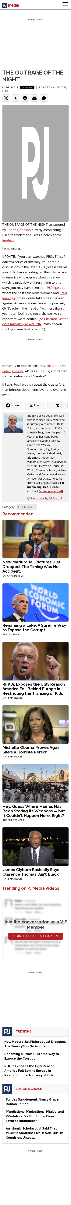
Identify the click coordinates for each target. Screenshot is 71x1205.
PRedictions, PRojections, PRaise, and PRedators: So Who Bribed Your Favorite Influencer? (35, 1116)
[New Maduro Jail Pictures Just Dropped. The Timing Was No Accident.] (35, 538)
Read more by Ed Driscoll (46, 498)
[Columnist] (15, 423)
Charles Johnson (19, 230)
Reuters (8, 240)
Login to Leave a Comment (35, 936)
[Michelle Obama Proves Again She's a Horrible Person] (35, 724)
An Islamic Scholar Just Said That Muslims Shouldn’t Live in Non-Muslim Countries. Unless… (34, 1133)
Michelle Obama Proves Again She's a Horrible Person (31, 749)
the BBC (52, 365)
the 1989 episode (52, 287)
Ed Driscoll (10, 87)
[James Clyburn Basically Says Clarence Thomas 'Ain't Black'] (35, 846)
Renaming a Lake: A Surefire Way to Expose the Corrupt (34, 627)
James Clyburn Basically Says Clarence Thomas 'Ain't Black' (31, 872)
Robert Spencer (13, 820)
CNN (41, 365)
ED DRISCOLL (26, 507)
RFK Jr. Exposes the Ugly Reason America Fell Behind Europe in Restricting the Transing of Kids (33, 689)
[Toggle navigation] (65, 4)
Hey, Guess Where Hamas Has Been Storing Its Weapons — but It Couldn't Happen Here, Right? (33, 811)
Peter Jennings (12, 371)
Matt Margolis (12, 698)
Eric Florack (11, 634)
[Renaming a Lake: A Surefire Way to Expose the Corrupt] (35, 601)
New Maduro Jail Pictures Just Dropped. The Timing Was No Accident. (31, 567)
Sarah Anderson (13, 575)
